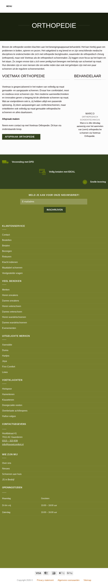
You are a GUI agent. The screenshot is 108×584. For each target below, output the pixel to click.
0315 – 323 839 (10, 440)
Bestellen (7, 240)
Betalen (6, 245)
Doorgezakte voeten (12, 405)
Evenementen (9, 328)
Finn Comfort (8, 366)
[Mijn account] (99, 6)
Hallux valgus (9, 416)
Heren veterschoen (11, 306)
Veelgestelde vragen (12, 273)
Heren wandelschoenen (14, 317)
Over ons (6, 463)
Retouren (6, 256)
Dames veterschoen (12, 311)
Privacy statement (45, 580)
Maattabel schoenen (12, 267)
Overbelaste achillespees (14, 410)
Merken (6, 289)
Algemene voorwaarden (68, 580)
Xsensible (7, 344)
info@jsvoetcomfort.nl (13, 444)
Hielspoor (7, 388)
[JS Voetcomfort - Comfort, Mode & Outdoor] (54, 6)
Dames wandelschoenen (14, 322)
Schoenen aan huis (12, 474)
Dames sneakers (10, 300)
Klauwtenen (8, 399)
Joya (4, 361)
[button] (7, 6)
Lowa (5, 372)
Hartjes (5, 355)
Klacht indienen (10, 262)
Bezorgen (7, 251)
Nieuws (6, 468)
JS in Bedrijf (8, 479)
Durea (5, 350)
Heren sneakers (10, 295)
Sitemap (87, 580)
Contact (6, 234)
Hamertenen (8, 394)
